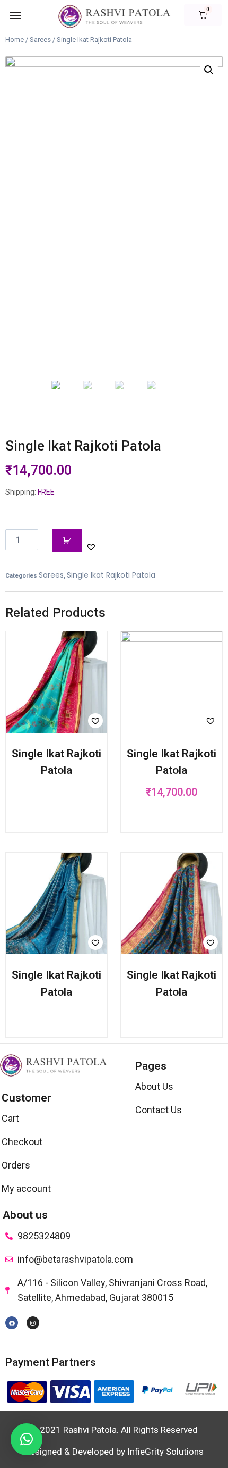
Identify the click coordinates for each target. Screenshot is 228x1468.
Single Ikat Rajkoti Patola (111, 575)
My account (26, 1188)
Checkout (22, 1141)
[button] (15, 14)
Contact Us (158, 1109)
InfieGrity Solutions (165, 1451)
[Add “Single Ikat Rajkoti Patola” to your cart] (171, 822)
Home (14, 40)
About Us (154, 1086)
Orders (16, 1165)
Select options (55, 804)
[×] (26, 1439)
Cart (10, 1118)
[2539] (67, 540)
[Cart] (203, 15)
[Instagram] (33, 1322)
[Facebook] (11, 1322)
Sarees (40, 40)
